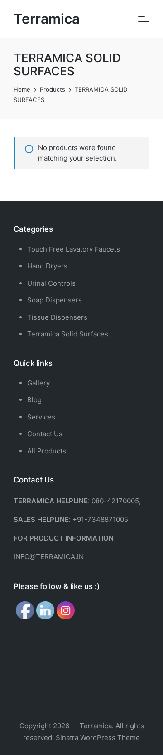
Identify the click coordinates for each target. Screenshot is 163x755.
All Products (46, 451)
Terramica (47, 18)
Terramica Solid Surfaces (67, 334)
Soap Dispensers (54, 300)
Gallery (38, 383)
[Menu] (143, 19)
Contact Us (44, 433)
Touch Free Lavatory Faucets (73, 249)
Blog (34, 399)
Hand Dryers (47, 266)
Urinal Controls (51, 283)
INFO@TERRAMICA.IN (49, 556)
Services (41, 417)
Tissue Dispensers (57, 317)
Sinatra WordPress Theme (98, 737)
